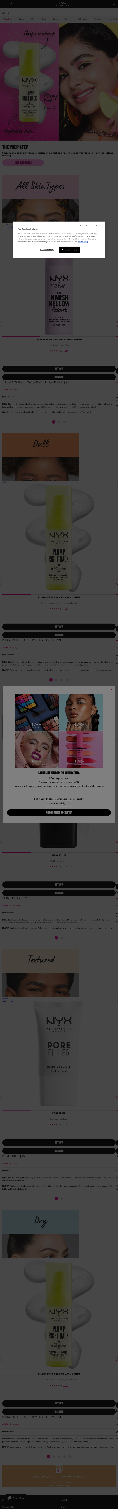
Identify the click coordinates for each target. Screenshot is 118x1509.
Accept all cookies (69, 250)
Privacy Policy (83, 241)
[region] (59, 240)
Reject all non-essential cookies (91, 226)
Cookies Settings (47, 250)
